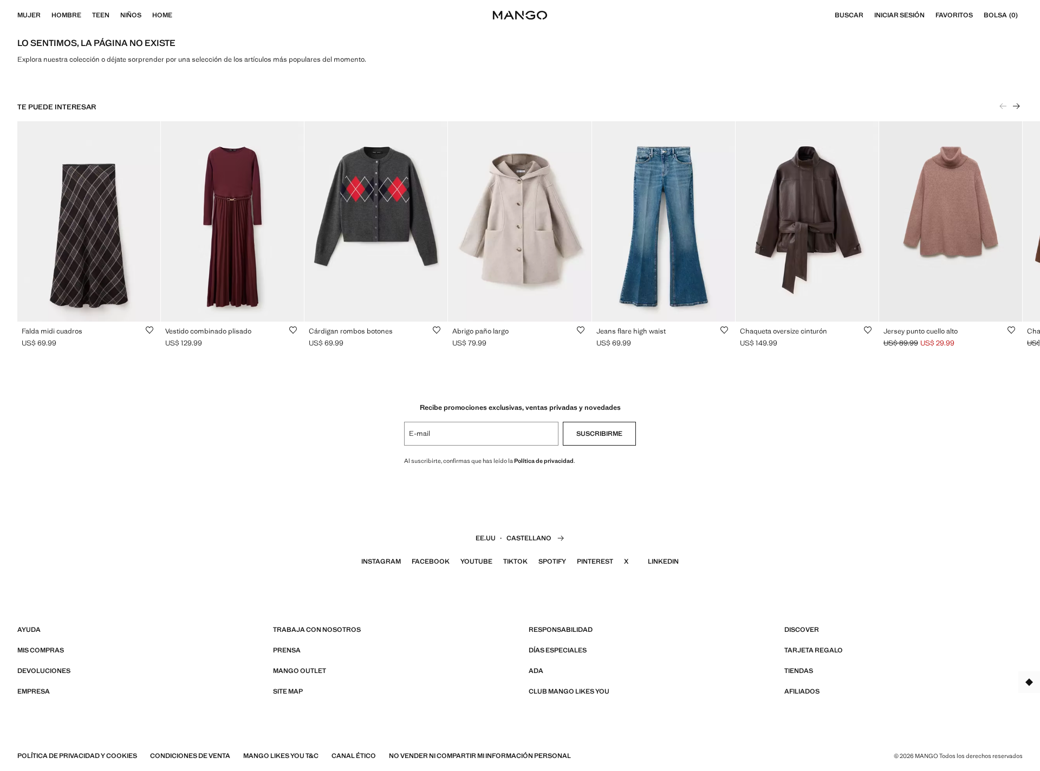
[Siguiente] (1016, 106)
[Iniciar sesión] (930, 15)
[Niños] (146, 15)
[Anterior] (1003, 106)
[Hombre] (86, 15)
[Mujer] (46, 15)
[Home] (177, 15)
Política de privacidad (544, 461)
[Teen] (114, 15)
